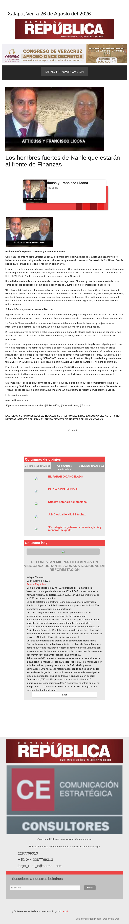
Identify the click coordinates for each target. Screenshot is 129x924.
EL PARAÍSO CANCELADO (65, 476)
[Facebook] (61, 7)
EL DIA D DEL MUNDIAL (63, 489)
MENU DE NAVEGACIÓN (64, 72)
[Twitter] (68, 7)
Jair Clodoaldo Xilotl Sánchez (67, 514)
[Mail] (101, 206)
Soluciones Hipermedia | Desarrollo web (97, 918)
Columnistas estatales (37, 465)
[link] (36, 584)
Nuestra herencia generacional (67, 502)
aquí (65, 911)
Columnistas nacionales (64, 467)
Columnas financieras (91, 465)
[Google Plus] (93, 206)
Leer (64, 694)
